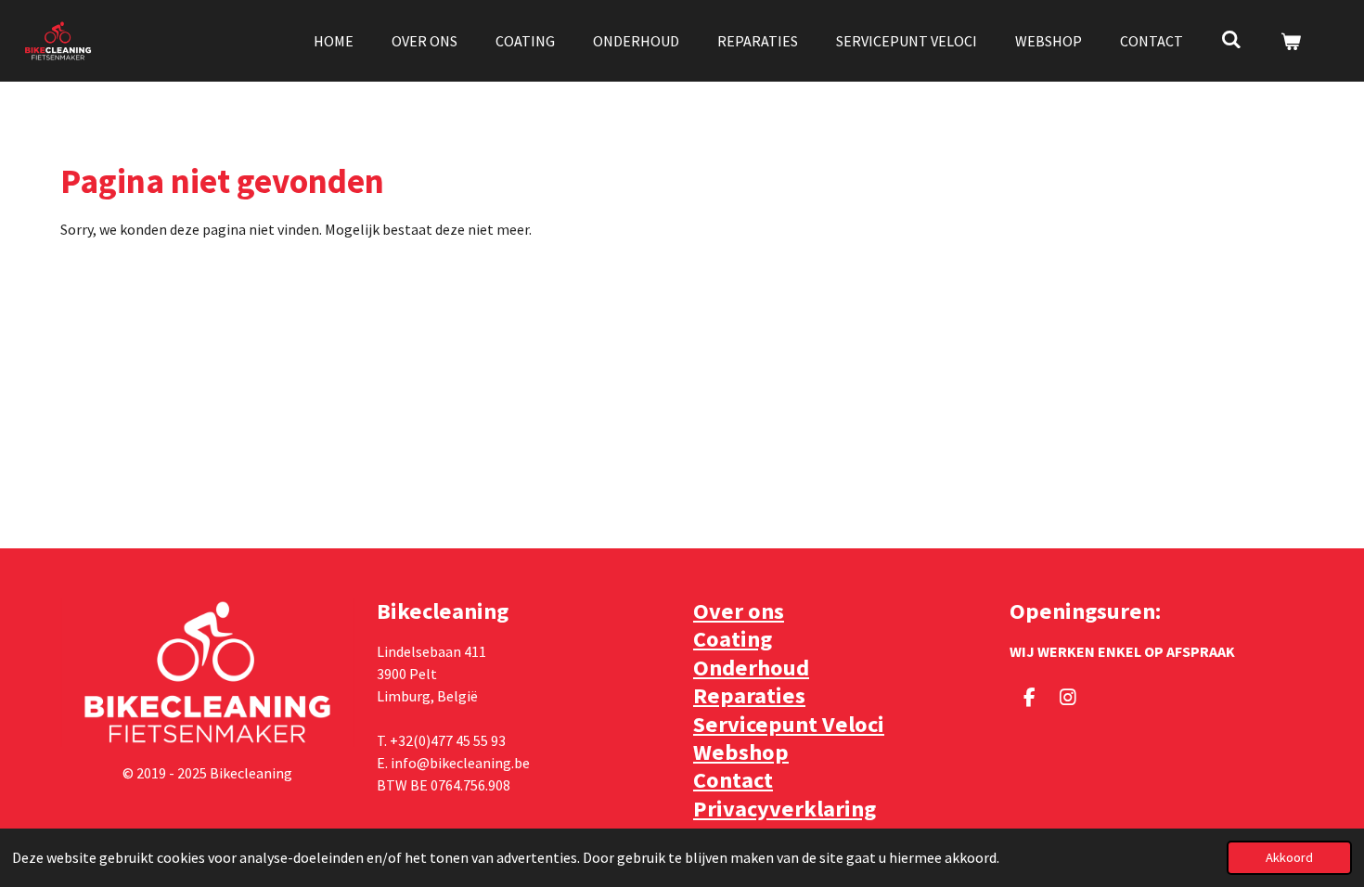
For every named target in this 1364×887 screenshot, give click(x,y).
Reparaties (749, 695)
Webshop (741, 752)
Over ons (738, 611)
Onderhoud (751, 667)
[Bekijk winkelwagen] (1290, 41)
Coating (732, 638)
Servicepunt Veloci (788, 724)
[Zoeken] (1231, 39)
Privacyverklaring (784, 808)
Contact (733, 779)
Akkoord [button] (1289, 857)
